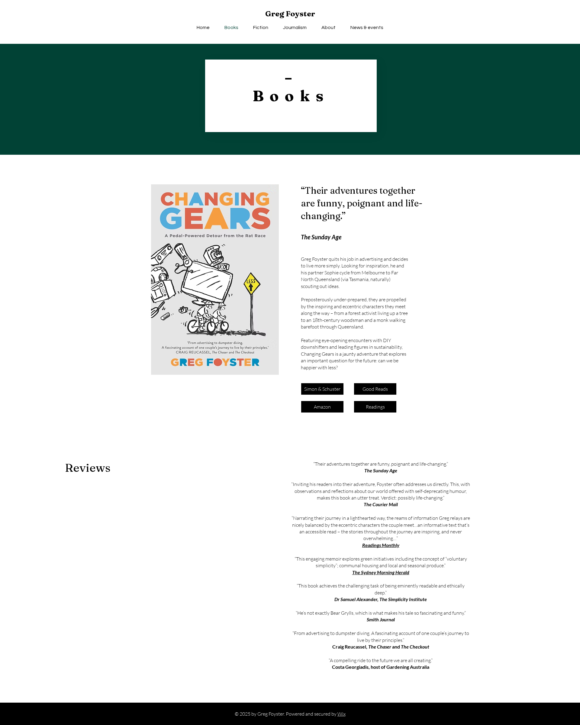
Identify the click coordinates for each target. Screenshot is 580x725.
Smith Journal (381, 619)
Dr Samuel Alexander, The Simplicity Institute (380, 599)
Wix (341, 714)
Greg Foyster (290, 13)
